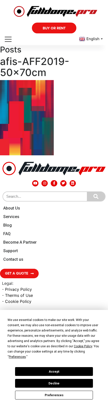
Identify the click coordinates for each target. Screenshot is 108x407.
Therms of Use (19, 295)
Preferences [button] (17, 357)
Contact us (13, 259)
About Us (11, 208)
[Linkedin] (73, 183)
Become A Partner (20, 242)
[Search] (96, 196)
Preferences (54, 395)
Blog (7, 225)
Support (10, 250)
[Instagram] (44, 183)
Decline (54, 383)
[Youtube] (35, 183)
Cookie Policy (18, 301)
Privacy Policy (18, 289)
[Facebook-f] (54, 183)
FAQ (7, 233)
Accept (54, 371)
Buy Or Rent (54, 28)
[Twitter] (63, 183)
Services (11, 216)
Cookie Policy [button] (83, 346)
